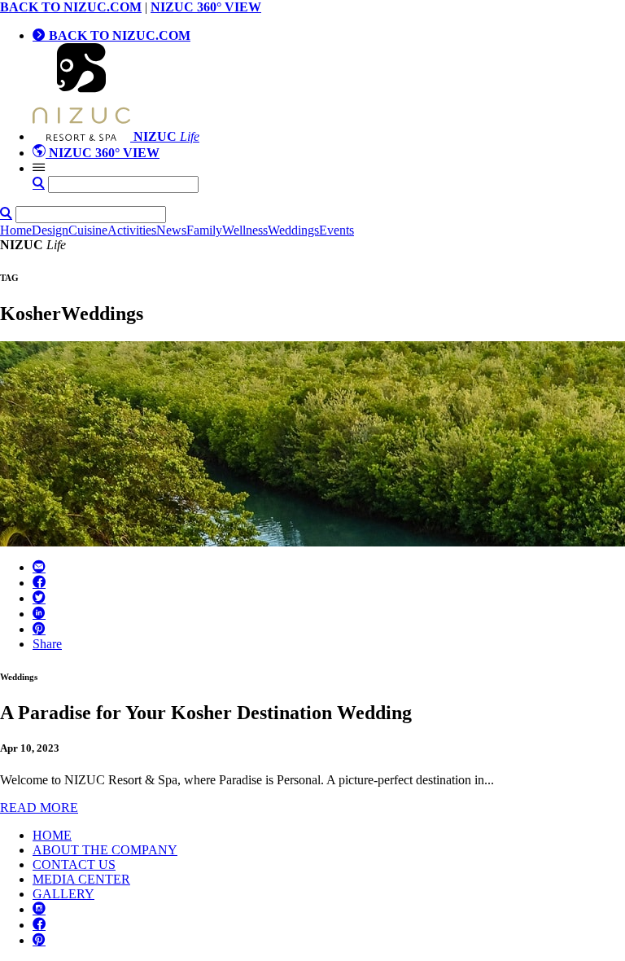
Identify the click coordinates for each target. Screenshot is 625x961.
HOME (52, 835)
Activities (131, 230)
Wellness (245, 230)
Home (16, 230)
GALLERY (63, 894)
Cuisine (87, 230)
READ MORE (39, 807)
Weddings (293, 230)
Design (50, 230)
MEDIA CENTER (81, 879)
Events (336, 230)
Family (204, 230)
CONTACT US (74, 864)
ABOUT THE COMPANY (105, 850)
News (171, 230)
